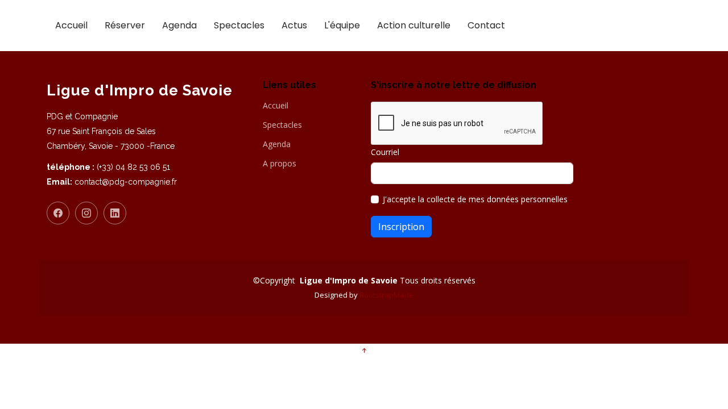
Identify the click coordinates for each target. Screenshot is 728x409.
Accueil (71, 25)
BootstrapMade (386, 295)
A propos (279, 164)
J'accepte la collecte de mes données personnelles (475, 199)
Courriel (385, 152)
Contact (486, 25)
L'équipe (342, 25)
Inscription (401, 226)
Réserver (125, 25)
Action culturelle (413, 25)
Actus (294, 25)
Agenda (179, 25)
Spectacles (239, 25)
